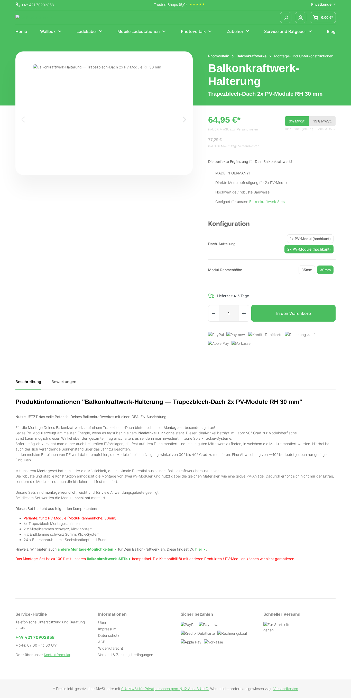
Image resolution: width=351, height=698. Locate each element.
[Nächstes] (184, 119)
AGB (101, 642)
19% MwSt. (322, 121)
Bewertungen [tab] (63, 381)
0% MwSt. (297, 121)
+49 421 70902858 (37, 5)
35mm (306, 270)
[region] (104, 119)
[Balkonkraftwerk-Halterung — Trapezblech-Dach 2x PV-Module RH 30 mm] (104, 119)
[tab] (28, 384)
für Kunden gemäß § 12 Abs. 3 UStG (310, 129)
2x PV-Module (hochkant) (309, 249)
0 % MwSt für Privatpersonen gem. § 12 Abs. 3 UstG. (165, 688)
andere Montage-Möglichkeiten (85, 549)
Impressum (107, 629)
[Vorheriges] (23, 119)
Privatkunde (321, 4)
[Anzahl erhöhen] (244, 313)
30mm (325, 270)
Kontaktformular (57, 654)
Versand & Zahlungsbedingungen (125, 654)
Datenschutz (108, 635)
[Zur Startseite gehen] (34, 18)
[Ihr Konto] (300, 17)
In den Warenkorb (293, 313)
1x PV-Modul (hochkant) (310, 238)
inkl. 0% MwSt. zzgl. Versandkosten (233, 129)
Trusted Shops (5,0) (170, 4)
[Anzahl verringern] (213, 313)
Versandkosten (285, 688)
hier (198, 549)
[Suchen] (285, 17)
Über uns (105, 622)
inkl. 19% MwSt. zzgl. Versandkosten (233, 146)
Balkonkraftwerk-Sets (267, 201)
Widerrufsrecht (110, 648)
